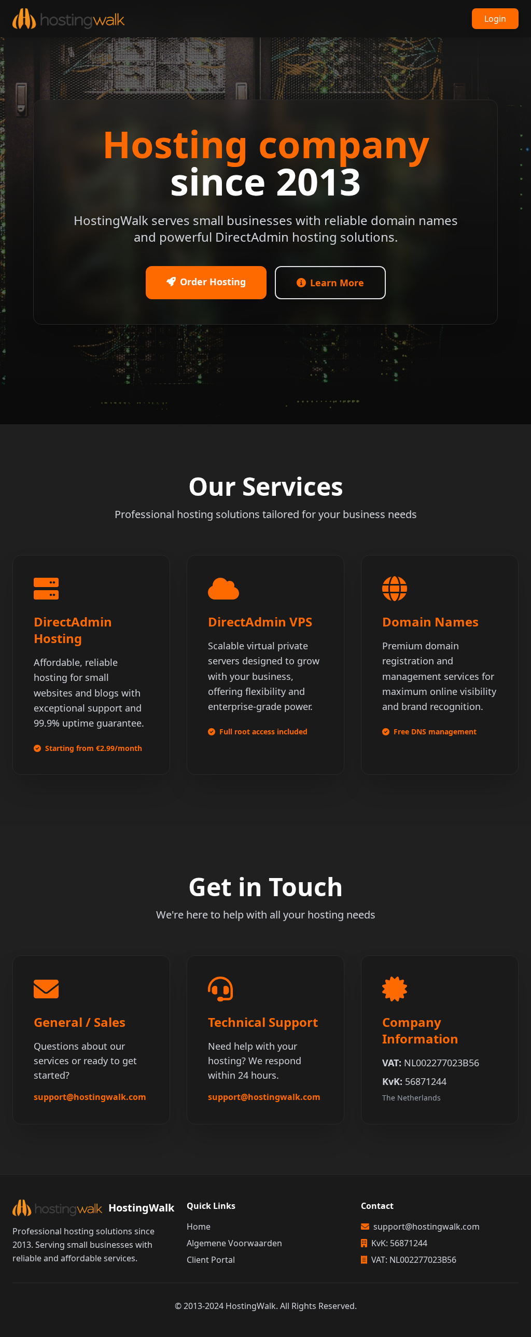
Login (495, 18)
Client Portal (211, 1259)
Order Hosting (213, 281)
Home (199, 1226)
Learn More (337, 282)
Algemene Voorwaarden (234, 1243)
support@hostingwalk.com (90, 1097)
